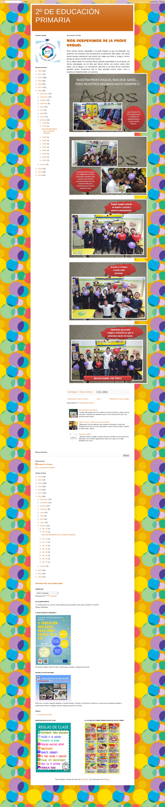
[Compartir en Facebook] (104, 392)
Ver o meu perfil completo (45, 467)
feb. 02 (45, 562)
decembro (44, 94)
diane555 (84, 779)
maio (42, 110)
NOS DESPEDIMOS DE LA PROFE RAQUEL (49, 131)
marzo (42, 117)
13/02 (44, 147)
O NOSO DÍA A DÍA (45, 715)
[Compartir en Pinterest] (106, 392)
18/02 (44, 137)
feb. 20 (45, 532)
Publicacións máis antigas (119, 399)
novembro (44, 97)
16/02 (44, 140)
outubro (43, 100)
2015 (40, 169)
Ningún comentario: (86, 392)
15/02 (44, 144)
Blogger (106, 779)
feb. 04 (45, 555)
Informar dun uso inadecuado (49, 583)
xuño (42, 107)
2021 (40, 74)
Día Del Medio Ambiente (88, 410)
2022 (40, 71)
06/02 (44, 150)
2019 (40, 81)
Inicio (99, 399)
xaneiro (43, 164)
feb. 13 (45, 549)
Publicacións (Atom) (86, 403)
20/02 (44, 126)
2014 (40, 172)
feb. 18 (45, 539)
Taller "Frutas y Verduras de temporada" (94, 422)
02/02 (44, 160)
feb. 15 (45, 545)
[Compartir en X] (102, 392)
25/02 (44, 123)
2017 (40, 87)
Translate (53, 596)
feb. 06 (45, 552)
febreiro (43, 120)
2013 (40, 175)
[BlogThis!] (100, 392)
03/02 (44, 157)
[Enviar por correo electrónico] (97, 392)
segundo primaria (45, 464)
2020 (40, 77)
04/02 (44, 154)
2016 (40, 91)
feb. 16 (45, 542)
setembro (44, 103)
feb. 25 (45, 529)
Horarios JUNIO (85, 434)
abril (42, 113)
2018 (40, 84)
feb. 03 (45, 559)
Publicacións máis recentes (77, 399)
